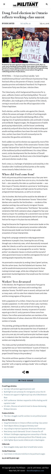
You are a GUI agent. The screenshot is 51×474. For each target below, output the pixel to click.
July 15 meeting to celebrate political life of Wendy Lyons (25, 437)
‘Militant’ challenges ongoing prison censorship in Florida (25, 434)
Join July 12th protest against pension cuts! (19, 389)
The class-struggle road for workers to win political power (25, 416)
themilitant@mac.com (35, 471)
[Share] (23, 372)
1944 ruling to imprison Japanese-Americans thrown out (24, 429)
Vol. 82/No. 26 (25, 23)
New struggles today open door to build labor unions (23, 447)
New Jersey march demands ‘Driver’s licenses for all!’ (23, 431)
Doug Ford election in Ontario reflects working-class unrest (25, 423)
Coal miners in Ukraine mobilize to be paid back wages (24, 454)
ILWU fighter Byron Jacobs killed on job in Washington (24, 440)
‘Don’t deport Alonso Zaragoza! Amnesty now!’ (21, 426)
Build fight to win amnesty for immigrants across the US (24, 392)
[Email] (27, 372)
